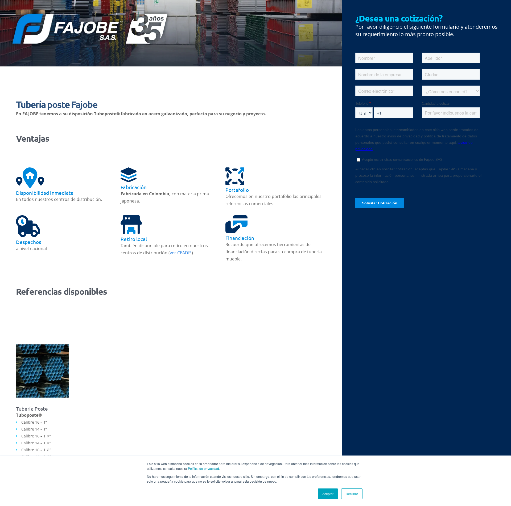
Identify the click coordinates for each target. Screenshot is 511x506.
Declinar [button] (352, 493)
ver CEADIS (181, 253)
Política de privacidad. (204, 468)
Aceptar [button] (327, 493)
